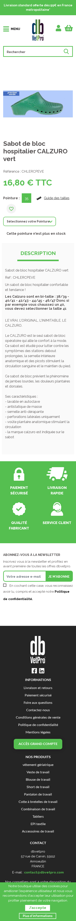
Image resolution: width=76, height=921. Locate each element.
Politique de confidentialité (38, 725)
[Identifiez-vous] (58, 28)
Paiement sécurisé (38, 695)
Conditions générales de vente (38, 717)
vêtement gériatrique (38, 765)
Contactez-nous (38, 710)
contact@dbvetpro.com (44, 872)
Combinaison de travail (38, 809)
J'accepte (37, 908)
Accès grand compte (38, 744)
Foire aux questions (38, 702)
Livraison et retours (38, 688)
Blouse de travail (38, 779)
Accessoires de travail (38, 831)
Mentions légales (38, 732)
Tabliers (38, 816)
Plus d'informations (37, 916)
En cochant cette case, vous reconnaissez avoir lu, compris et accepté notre (38, 592)
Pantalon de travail (38, 794)
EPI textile (38, 824)
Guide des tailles (56, 198)
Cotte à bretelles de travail (38, 802)
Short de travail (38, 787)
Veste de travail (38, 772)
